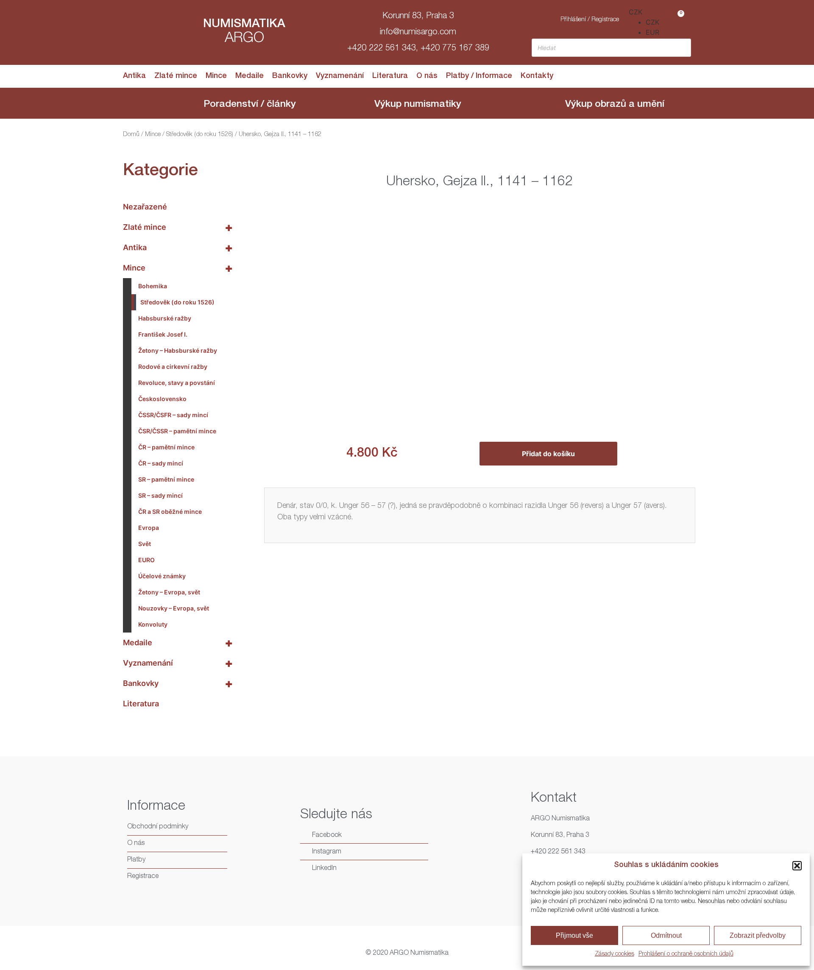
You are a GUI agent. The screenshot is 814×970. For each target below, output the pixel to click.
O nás (427, 76)
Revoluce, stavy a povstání (176, 382)
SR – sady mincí (160, 495)
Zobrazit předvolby (758, 935)
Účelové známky (162, 576)
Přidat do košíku (548, 453)
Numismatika (244, 25)
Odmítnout (666, 935)
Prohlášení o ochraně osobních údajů (685, 954)
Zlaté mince (175, 76)
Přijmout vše (574, 935)
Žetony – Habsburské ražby (177, 350)
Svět (144, 543)
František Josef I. (162, 334)
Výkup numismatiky (417, 105)
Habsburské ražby (164, 318)
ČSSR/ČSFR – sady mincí (173, 414)
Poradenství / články (250, 105)
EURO (146, 559)
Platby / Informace (479, 76)
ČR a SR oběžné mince (170, 511)
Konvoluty (152, 624)
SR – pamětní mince (166, 479)
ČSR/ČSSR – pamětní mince (177, 431)
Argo (244, 39)
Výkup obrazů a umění (614, 105)
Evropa (148, 527)
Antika (134, 76)
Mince (216, 76)
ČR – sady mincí (160, 463)
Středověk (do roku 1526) (199, 134)
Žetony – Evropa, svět (169, 592)
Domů (131, 134)
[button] (797, 865)
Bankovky (289, 76)
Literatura (390, 76)
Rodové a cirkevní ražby (172, 366)
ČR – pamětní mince (166, 447)
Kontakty (537, 76)
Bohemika (152, 286)
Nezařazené (145, 206)
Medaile (249, 76)
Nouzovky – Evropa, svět (173, 608)
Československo (162, 398)
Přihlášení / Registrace (589, 20)
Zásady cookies (614, 954)
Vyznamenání (340, 76)
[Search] (682, 47)
